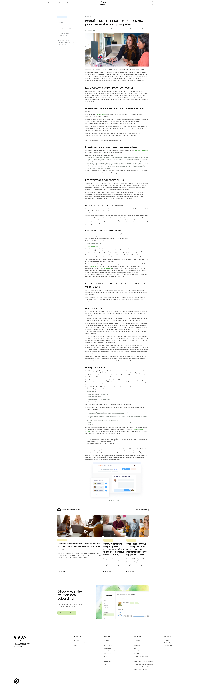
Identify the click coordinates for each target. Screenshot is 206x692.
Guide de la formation (139, 658)
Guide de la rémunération (140, 669)
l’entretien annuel (101, 114)
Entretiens (106, 640)
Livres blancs (137, 640)
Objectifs (106, 643)
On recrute (166, 640)
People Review (108, 645)
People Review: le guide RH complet (143, 666)
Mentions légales (168, 643)
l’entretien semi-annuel (141, 150)
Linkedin (190, 683)
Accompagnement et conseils (81, 643)
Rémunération (107, 661)
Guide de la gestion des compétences (144, 664)
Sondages (106, 658)
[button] (52, 3)
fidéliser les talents (95, 266)
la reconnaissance (106, 268)
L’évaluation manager (94, 246)
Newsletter (136, 653)
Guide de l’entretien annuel (141, 656)
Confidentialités (168, 645)
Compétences (107, 653)
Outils (135, 643)
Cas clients (136, 650)
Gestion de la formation (110, 650)
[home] (102, 3)
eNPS (105, 656)
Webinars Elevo (138, 645)
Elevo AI (106, 664)
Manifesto (76, 640)
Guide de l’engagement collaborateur (144, 661)
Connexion (133, 2)
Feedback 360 (107, 648)
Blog (135, 648)
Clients (75, 645)
